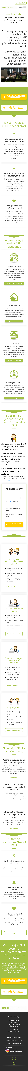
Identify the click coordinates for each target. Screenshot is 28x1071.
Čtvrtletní (19, 502)
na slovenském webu (14, 480)
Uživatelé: (8, 498)
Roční (13, 502)
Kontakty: (8, 494)
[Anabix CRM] (9, 7)
